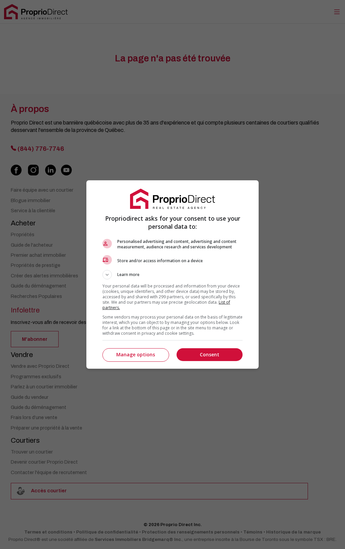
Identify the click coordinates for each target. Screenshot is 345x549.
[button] (172, 274)
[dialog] (172, 274)
